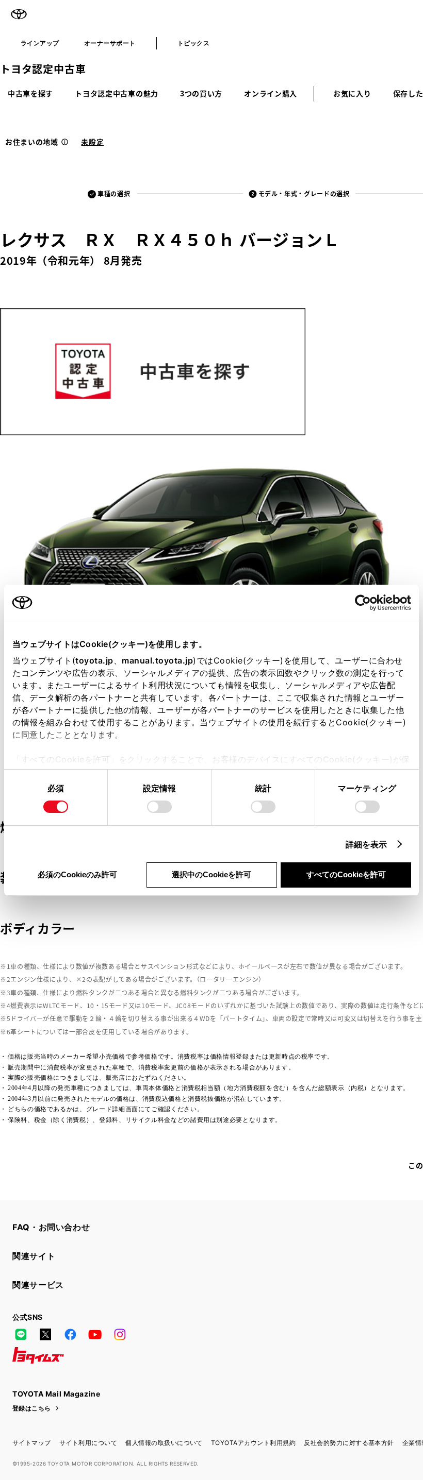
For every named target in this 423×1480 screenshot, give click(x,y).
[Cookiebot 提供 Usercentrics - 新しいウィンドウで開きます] (366, 602)
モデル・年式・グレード (304, 193)
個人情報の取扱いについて (164, 1443)
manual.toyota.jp (157, 660)
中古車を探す (30, 93)
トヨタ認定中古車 (43, 69)
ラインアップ (40, 43)
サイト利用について (88, 1443)
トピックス (193, 43)
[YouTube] (95, 1334)
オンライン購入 (270, 93)
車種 (113, 193)
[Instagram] (119, 1334)
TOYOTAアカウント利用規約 (253, 1443)
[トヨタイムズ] (38, 1355)
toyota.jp (94, 660)
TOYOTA (18, 14)
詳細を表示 (366, 844)
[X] (45, 1334)
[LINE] (20, 1334)
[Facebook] (70, 1334)
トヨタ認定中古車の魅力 (116, 93)
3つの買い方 (201, 93)
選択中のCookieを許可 (211, 874)
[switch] (159, 807)
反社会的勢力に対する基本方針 (349, 1443)
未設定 (92, 142)
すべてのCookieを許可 (346, 874)
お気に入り (352, 93)
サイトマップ (31, 1443)
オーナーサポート (110, 43)
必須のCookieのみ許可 (77, 874)
